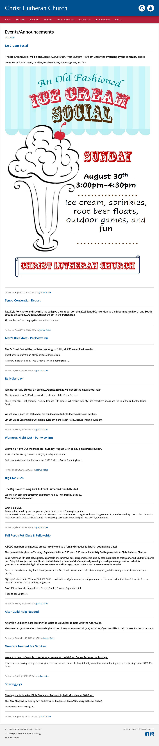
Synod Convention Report (23, 300)
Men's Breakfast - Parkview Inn (26, 338)
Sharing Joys (13, 684)
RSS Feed (9, 37)
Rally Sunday (14, 378)
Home (8, 19)
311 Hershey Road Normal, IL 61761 (23, 729)
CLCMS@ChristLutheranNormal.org (23, 733)
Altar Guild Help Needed (22, 612)
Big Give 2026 (14, 478)
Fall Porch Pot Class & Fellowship (28, 535)
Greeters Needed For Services (25, 646)
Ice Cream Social (16, 46)
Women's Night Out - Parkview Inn (29, 438)
